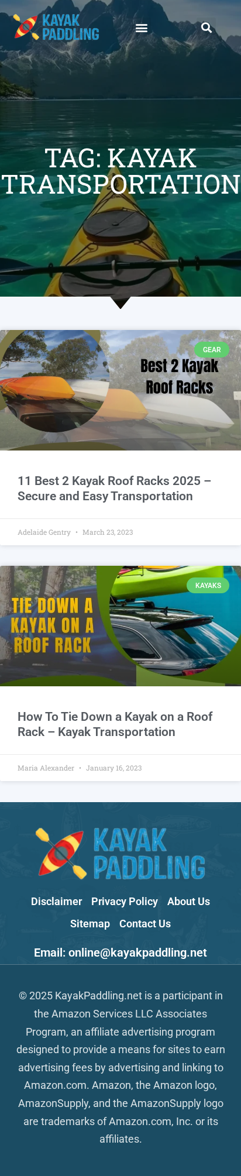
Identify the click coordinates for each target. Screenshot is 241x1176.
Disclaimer (56, 901)
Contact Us (145, 923)
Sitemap (90, 923)
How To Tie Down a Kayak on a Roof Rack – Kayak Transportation (115, 724)
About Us (188, 901)
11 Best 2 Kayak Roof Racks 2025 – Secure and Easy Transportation (114, 488)
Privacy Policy (124, 901)
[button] (141, 27)
